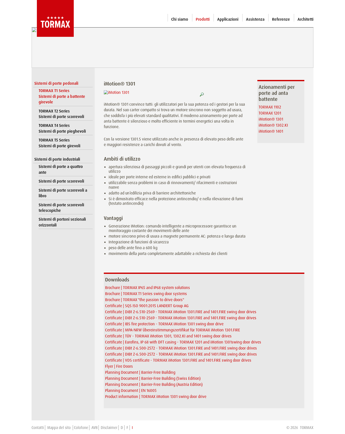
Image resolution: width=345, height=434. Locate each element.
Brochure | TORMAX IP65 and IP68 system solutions (147, 287)
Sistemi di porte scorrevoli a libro (63, 193)
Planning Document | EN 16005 (131, 390)
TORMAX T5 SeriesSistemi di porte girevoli (59, 142)
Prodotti (203, 19)
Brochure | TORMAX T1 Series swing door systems (146, 293)
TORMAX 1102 (270, 107)
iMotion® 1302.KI (273, 125)
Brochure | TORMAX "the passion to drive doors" (144, 299)
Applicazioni (227, 19)
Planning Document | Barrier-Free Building (140, 372)
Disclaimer (109, 427)
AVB (94, 427)
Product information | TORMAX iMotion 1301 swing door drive (155, 396)
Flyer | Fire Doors (119, 366)
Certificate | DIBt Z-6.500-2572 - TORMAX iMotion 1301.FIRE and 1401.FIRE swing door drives (181, 348)
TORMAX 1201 (270, 113)
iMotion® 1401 (271, 131)
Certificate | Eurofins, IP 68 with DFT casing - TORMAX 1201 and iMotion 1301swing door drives (183, 342)
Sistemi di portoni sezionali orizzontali (62, 222)
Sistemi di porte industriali (57, 159)
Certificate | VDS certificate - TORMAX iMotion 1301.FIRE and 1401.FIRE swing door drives (178, 360)
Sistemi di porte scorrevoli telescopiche (61, 207)
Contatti (38, 427)
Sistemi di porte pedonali (56, 83)
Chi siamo (179, 19)
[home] (53, 18)
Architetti (305, 19)
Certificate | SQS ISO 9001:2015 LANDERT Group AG (147, 305)
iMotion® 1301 (271, 119)
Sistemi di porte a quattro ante (61, 169)
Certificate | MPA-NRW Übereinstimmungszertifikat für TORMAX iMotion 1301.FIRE (172, 330)
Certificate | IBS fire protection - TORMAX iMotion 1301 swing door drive (164, 324)
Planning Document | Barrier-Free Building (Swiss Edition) (153, 378)
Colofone (81, 427)
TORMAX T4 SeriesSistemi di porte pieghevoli (62, 128)
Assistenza (255, 19)
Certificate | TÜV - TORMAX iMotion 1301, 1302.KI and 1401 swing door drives (168, 336)
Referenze (281, 19)
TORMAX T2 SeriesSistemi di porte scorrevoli (61, 113)
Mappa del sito (59, 427)
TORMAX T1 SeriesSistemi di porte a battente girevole (62, 96)
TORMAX (306, 427)
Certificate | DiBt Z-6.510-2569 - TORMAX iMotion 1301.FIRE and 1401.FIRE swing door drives (180, 311)
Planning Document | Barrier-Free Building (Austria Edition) (154, 384)
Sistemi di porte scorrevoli (61, 181)
